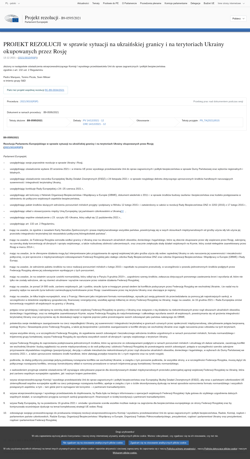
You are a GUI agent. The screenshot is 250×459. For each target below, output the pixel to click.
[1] (122, 211)
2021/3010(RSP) (28, 57)
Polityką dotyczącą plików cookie (220, 448)
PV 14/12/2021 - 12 (93, 120)
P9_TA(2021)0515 (210, 120)
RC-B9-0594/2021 (54, 90)
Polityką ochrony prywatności (181, 448)
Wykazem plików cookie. (125, 453)
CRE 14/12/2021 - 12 (94, 124)
